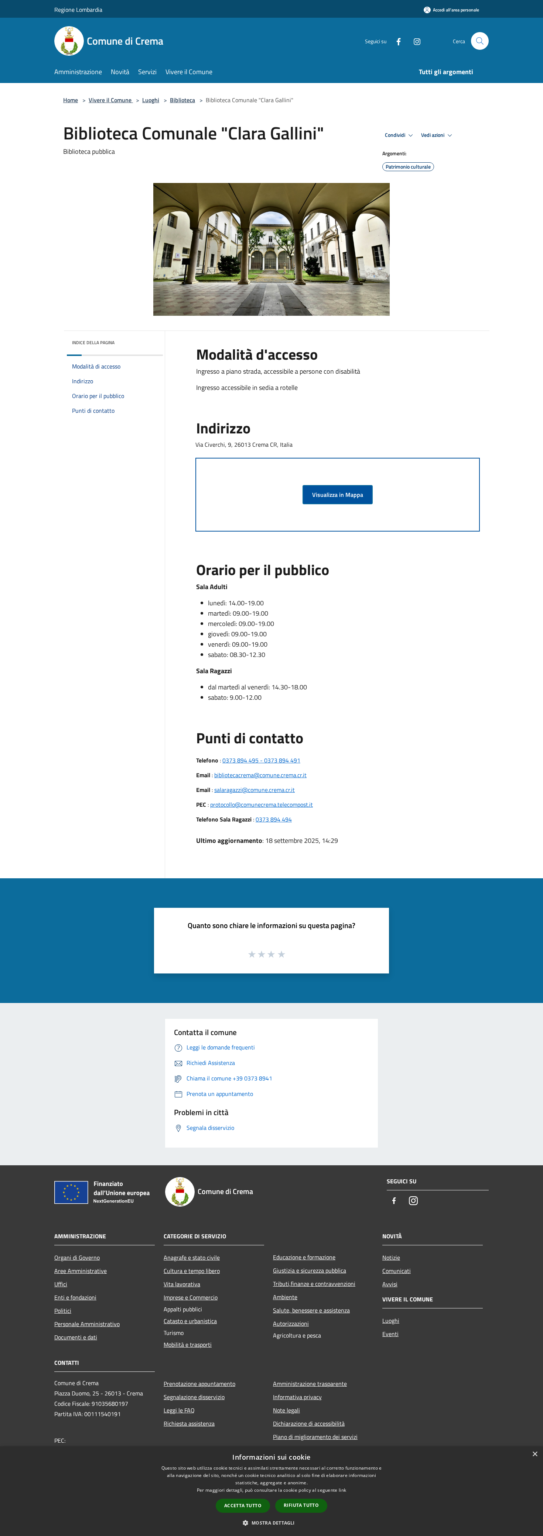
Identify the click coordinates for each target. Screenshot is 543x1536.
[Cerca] (480, 41)
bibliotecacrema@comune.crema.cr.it (260, 775)
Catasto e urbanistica (190, 1321)
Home (70, 100)
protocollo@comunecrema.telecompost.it (261, 804)
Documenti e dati (75, 1337)
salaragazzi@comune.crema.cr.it (254, 789)
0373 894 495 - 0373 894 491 (261, 760)
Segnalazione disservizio (194, 1397)
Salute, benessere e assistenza (311, 1310)
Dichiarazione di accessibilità (309, 1423)
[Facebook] (395, 41)
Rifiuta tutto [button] (301, 1505)
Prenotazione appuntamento (199, 1383)
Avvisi (389, 1284)
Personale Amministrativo (87, 1323)
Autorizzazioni (291, 1323)
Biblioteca (182, 100)
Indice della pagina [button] (93, 342)
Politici (62, 1310)
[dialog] (271, 1491)
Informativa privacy (297, 1397)
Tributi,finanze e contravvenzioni (314, 1283)
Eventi (390, 1333)
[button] (271, 1522)
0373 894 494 (274, 819)
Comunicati (396, 1270)
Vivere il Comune (111, 100)
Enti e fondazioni (75, 1297)
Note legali (286, 1410)
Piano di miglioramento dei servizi (315, 1436)
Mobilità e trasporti (188, 1344)
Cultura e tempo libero (192, 1270)
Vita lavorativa (182, 1284)
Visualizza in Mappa (337, 494)
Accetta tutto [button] (243, 1505)
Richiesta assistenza (189, 1423)
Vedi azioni (433, 135)
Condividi (395, 135)
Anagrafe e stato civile (192, 1257)
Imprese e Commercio (191, 1297)
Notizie (391, 1257)
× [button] (534, 1454)
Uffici (60, 1284)
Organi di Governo (77, 1257)
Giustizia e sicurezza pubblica (309, 1270)
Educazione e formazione (304, 1257)
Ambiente (285, 1297)
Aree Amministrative (80, 1270)
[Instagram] (414, 41)
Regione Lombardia (78, 9)
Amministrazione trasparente (310, 1383)
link (342, 1490)
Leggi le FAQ (179, 1410)
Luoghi (150, 100)
